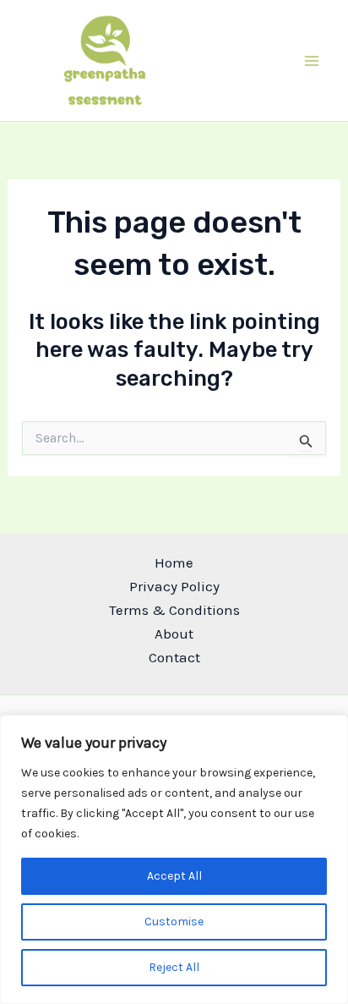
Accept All (174, 876)
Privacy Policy (174, 586)
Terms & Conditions (174, 609)
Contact (174, 657)
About (174, 633)
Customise (174, 921)
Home (174, 562)
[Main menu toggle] (312, 60)
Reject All (174, 967)
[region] (174, 859)
